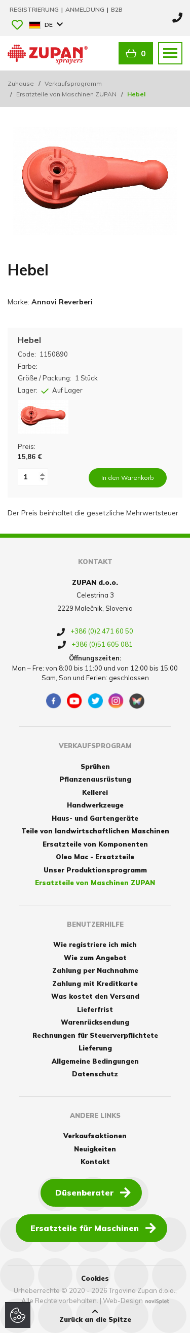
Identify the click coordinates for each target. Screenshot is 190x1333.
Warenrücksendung (95, 1022)
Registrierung (35, 9)
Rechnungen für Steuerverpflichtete (95, 1035)
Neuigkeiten (95, 1149)
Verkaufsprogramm (73, 83)
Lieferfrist (95, 1009)
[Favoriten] (17, 25)
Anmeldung (85, 9)
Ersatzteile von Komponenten (95, 844)
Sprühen (95, 766)
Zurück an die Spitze (95, 1319)
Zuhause (21, 83)
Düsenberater (84, 1192)
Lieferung (95, 1048)
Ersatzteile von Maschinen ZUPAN (66, 94)
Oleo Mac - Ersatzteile (95, 857)
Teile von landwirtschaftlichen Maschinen (95, 831)
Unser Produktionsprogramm (95, 870)
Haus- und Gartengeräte (95, 818)
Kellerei (95, 792)
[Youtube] (74, 701)
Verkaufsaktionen (95, 1136)
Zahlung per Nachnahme (95, 970)
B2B (117, 9)
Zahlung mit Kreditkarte (95, 983)
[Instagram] (116, 701)
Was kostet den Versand (95, 996)
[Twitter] (95, 701)
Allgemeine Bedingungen (95, 1061)
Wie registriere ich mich (95, 944)
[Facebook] (53, 701)
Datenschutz (95, 1074)
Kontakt (95, 1161)
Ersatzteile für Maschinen (84, 1228)
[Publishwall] (136, 701)
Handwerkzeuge (95, 805)
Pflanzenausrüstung (95, 779)
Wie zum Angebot (95, 958)
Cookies (95, 1278)
